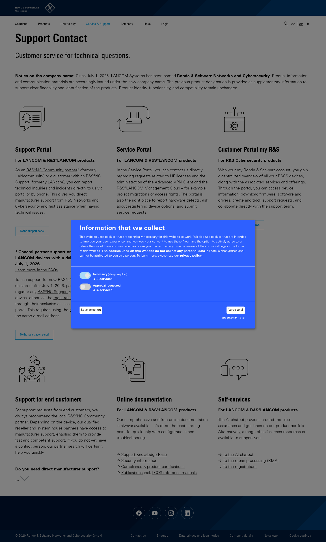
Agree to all (236, 310)
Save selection (91, 310)
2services (102, 279)
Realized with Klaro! (233, 318)
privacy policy (191, 255)
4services (102, 290)
